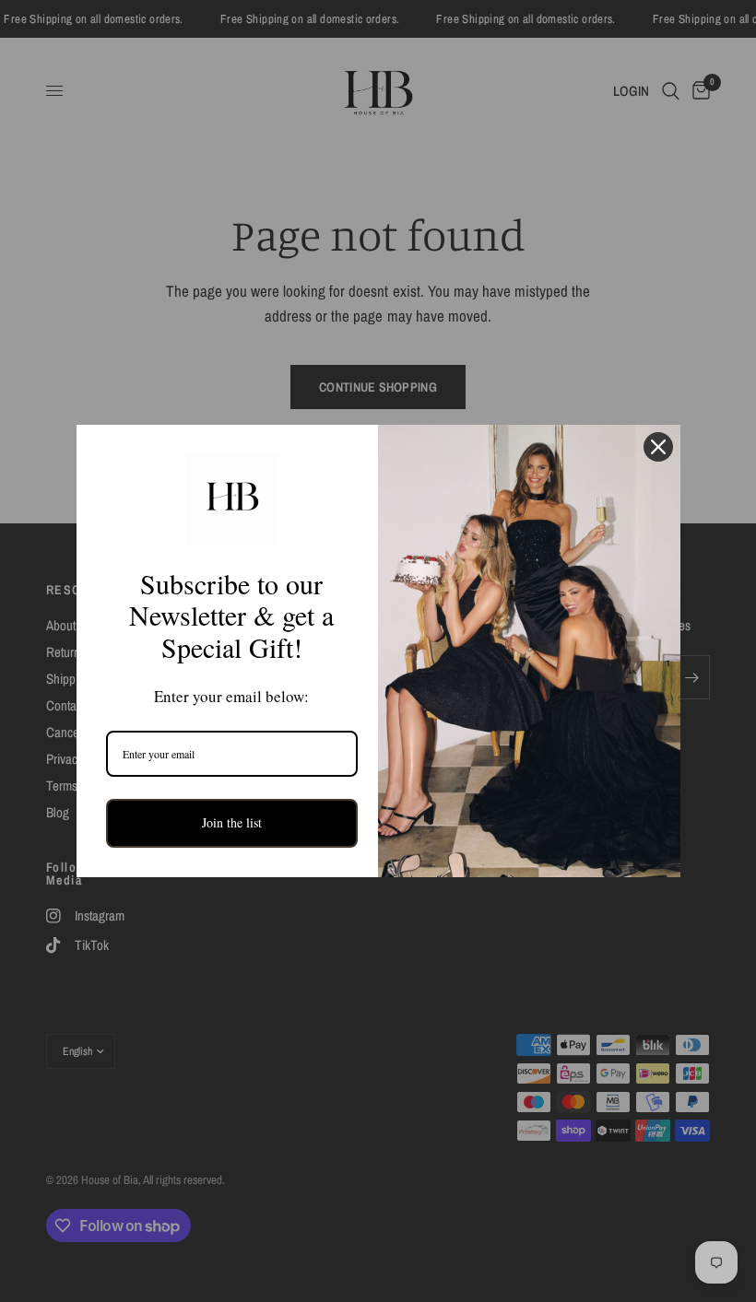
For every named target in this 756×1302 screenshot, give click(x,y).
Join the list (232, 822)
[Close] (658, 447)
